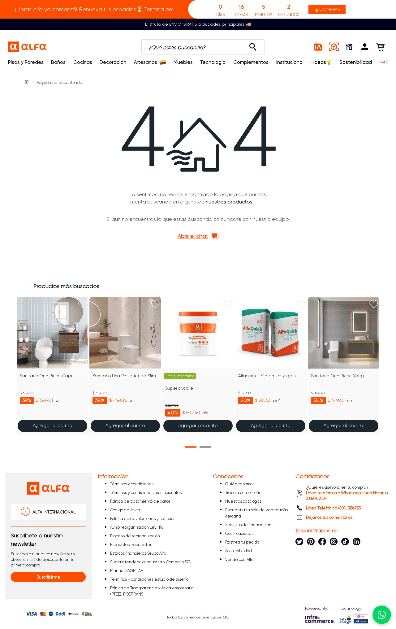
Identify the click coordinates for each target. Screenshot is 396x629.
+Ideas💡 (321, 62)
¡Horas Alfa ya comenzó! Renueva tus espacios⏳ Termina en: (94, 9)
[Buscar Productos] (252, 45)
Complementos (251, 62)
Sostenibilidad (356, 62)
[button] (364, 46)
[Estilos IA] (318, 47)
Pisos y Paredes (26, 62)
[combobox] (203, 47)
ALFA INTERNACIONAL (53, 511)
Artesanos (145, 62)
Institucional (289, 62)
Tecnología (213, 62)
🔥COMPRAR (327, 9)
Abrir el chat (193, 236)
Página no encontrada (60, 82)
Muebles (183, 62)
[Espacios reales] (334, 47)
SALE (383, 62)
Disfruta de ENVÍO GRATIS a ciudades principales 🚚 (198, 24)
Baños (58, 62)
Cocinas (82, 62)
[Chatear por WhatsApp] (381, 614)
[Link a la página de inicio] (27, 82)
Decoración (113, 62)
